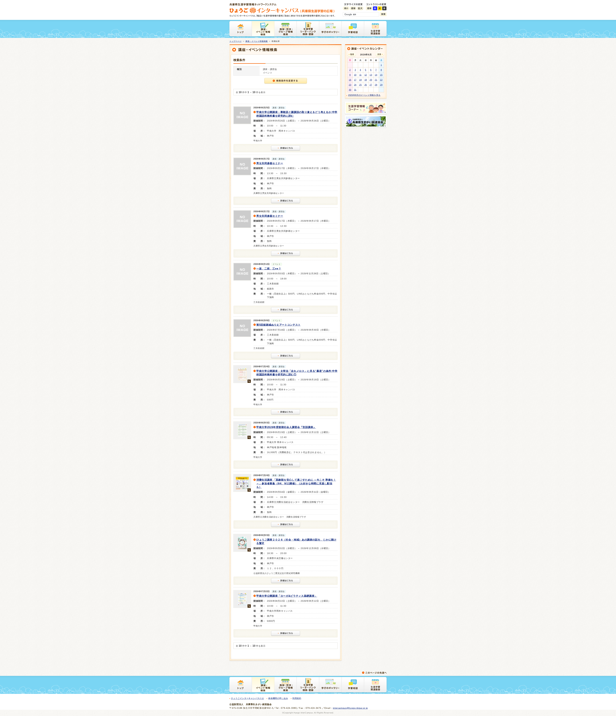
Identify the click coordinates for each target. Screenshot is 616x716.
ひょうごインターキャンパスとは (247, 698)
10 (355, 75)
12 (365, 75)
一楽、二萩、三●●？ (268, 268)
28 (376, 85)
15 (381, 75)
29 (381, 85)
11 (360, 75)
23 (350, 85)
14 (376, 75)
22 (381, 80)
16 (350, 80)
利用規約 (296, 698)
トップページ (235, 41)
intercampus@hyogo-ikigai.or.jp (350, 708)
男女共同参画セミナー (269, 163)
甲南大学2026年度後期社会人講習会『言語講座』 (286, 427)
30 (350, 90)
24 (355, 85)
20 (371, 80)
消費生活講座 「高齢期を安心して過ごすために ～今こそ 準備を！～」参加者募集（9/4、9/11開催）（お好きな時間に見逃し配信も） (296, 483)
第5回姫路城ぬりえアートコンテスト (278, 324)
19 (365, 80)
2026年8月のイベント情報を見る (364, 95)
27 (371, 85)
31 (355, 90)
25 (360, 85)
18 (360, 80)
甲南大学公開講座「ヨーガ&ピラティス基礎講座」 (286, 595)
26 (365, 85)
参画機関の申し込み (278, 698)
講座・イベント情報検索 (256, 41)
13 (371, 75)
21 (376, 80)
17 (355, 80)
